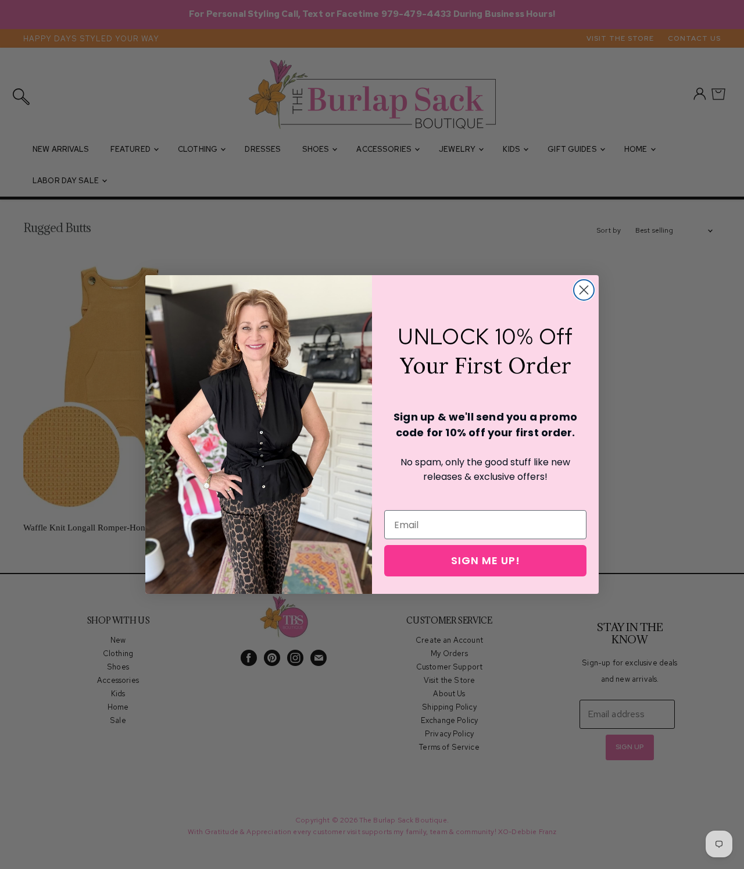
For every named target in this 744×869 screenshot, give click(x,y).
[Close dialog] (584, 290)
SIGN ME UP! (485, 560)
